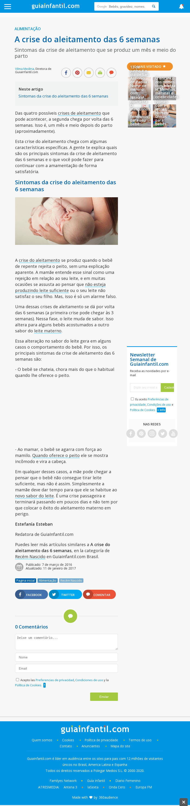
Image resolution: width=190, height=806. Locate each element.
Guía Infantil (96, 780)
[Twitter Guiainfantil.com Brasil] (162, 434)
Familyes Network (63, 780)
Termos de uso (140, 740)
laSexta (93, 787)
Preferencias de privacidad (55, 680)
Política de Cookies (28, 685)
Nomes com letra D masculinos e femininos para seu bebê (140, 110)
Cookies (68, 740)
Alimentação (28, 28)
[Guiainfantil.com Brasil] (55, 8)
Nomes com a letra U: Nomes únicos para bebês (161, 112)
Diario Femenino (127, 780)
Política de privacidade (102, 740)
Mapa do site (120, 746)
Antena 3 (70, 787)
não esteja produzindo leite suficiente (60, 287)
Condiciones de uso (89, 680)
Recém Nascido (30, 556)
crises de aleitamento (79, 113)
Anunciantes (91, 746)
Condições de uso (159, 405)
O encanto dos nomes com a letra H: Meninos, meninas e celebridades (166, 87)
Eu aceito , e (151, 404)
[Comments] (111, 73)
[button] (19, 8)
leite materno (47, 330)
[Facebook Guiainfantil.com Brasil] (130, 434)
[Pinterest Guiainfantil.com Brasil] (141, 434)
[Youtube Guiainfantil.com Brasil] (173, 434)
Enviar (104, 697)
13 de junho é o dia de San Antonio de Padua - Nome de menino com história (139, 82)
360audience (108, 797)
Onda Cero (117, 787)
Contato (66, 746)
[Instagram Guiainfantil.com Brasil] (152, 434)
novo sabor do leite (34, 495)
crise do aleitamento (39, 260)
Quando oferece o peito (56, 455)
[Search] (154, 6)
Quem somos (42, 740)
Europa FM (144, 787)
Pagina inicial (25, 580)
